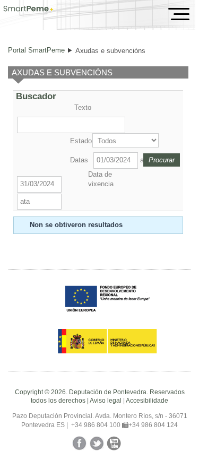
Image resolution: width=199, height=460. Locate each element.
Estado (80, 141)
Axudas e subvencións (110, 51)
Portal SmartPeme (36, 50)
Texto (82, 107)
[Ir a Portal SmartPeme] (28, 9)
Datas (79, 160)
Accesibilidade (147, 400)
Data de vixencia (101, 179)
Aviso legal (106, 400)
